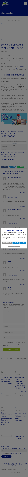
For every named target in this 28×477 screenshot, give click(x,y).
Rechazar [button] (15, 242)
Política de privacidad (14, 246)
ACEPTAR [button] (22, 242)
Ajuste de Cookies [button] (7, 242)
